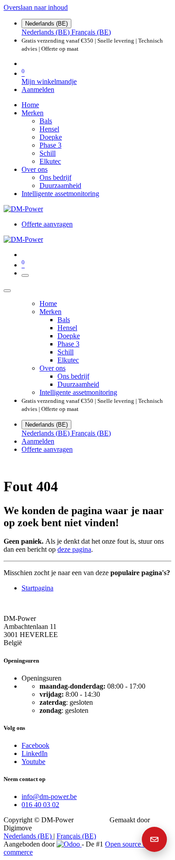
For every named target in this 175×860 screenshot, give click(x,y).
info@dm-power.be (49, 796)
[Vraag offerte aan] (154, 839)
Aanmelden (38, 89)
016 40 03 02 (40, 804)
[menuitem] (46, 32)
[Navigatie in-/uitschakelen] (25, 275)
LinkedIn (35, 753)
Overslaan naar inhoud (36, 7)
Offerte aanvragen (47, 224)
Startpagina (37, 588)
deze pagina (74, 549)
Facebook (35, 745)
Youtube (33, 761)
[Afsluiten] (7, 290)
